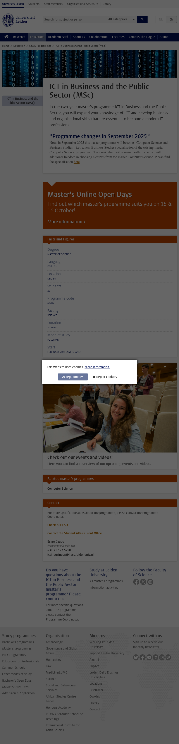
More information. (97, 367)
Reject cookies (106, 377)
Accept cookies (72, 377)
